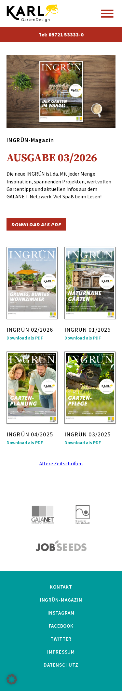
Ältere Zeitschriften (61, 463)
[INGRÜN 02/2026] (32, 283)
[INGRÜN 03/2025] (89, 388)
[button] (11, 679)
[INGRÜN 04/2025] (32, 388)
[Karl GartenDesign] (33, 13)
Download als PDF (36, 224)
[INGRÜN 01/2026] (89, 283)
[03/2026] (61, 92)
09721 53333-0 (66, 34)
